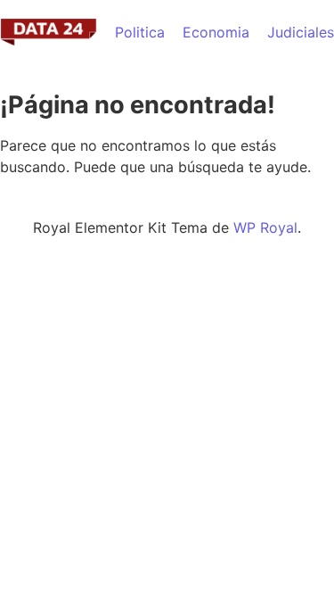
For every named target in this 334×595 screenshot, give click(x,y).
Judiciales (300, 32)
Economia (216, 32)
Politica (140, 32)
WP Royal (265, 227)
